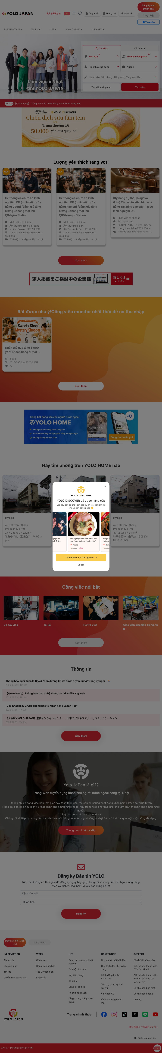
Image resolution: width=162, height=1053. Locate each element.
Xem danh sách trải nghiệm (81, 557)
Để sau (81, 564)
